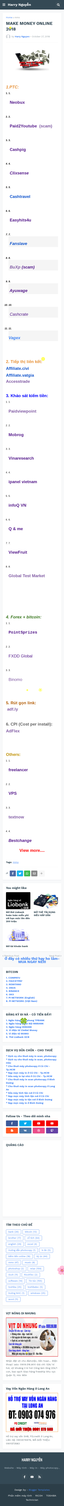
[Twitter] (20, 873)
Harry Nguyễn (19, 5)
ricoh (13, 1274)
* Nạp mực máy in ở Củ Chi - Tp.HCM (27, 1072)
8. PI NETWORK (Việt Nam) (21, 1001)
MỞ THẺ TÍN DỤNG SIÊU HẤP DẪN (44, 914)
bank (13, 1232)
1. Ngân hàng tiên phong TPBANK (25, 1020)
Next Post (54, 956)
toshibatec (35, 1287)
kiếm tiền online (19, 1256)
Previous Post (11, 956)
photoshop (16, 1268)
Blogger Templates (39, 1489)
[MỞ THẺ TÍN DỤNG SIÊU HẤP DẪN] (46, 900)
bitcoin (31, 1232)
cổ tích (33, 1238)
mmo (17, 17)
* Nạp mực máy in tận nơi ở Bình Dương (29, 1099)
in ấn (46, 1250)
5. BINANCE (12, 991)
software (15, 1281)
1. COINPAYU (13, 977)
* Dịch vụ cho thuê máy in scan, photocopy (31, 1056)
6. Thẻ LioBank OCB (17, 1037)
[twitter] (25, 1123)
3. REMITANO (13, 984)
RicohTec (31, 1274)
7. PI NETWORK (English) (20, 997)
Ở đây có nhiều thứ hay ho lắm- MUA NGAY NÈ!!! (32, 960)
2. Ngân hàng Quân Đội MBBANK (25, 1023)
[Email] (34, 873)
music (30, 1262)
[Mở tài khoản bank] (18, 934)
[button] (4, 5)
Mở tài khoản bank (17, 946)
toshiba (15, 1287)
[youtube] (39, 1123)
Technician (32, 1500)
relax (35, 1268)
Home (9, 17)
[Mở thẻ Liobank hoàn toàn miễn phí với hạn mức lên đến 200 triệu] (18, 900)
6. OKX (10, 994)
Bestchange (20, 840)
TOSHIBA (51, 1495)
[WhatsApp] (27, 873)
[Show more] (41, 873)
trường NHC (16, 1293)
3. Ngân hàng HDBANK (19, 1027)
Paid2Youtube (23, 126)
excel (32, 1244)
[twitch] (52, 1130)
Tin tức (35, 1281)
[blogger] (12, 1130)
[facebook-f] (12, 1123)
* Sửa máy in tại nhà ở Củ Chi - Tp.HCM (29, 1076)
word (13, 1299)
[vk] (25, 1130)
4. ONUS (11, 987)
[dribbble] (39, 1130)
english (14, 1244)
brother (14, 1238)
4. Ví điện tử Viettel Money (21, 1030)
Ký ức (42, 1256)
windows (38, 1293)
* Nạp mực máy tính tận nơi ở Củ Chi (27, 1096)
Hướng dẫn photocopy (21, 1250)
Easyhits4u (20, 220)
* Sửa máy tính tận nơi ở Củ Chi (24, 1093)
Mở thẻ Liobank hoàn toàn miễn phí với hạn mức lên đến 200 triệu (18, 917)
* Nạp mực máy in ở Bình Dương (24, 1103)
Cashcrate (19, 314)
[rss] (39, 1477)
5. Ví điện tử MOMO (17, 1033)
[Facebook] (13, 873)
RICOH (39, 1495)
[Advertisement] (32, 1181)
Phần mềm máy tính (20, 1495)
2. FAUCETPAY (14, 981)
